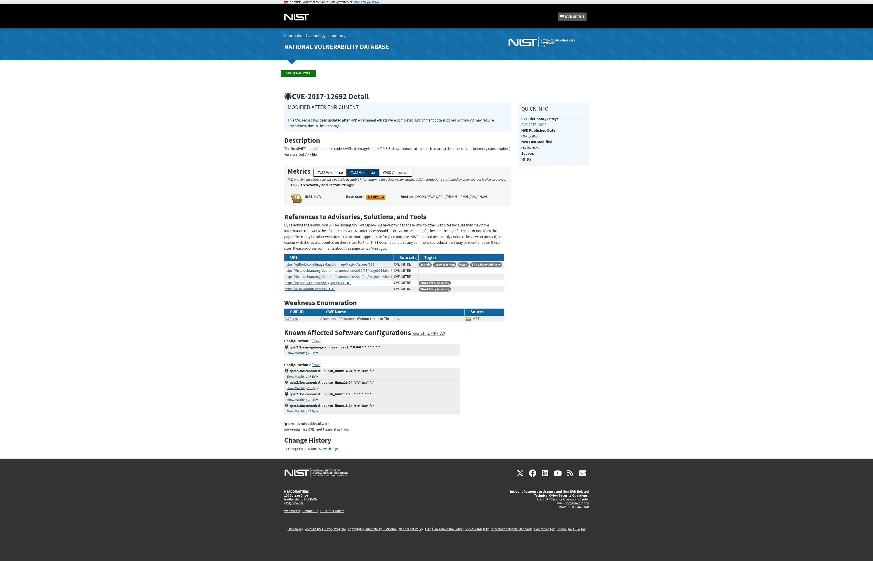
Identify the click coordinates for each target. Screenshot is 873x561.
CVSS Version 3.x (363, 172)
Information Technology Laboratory (314, 35)
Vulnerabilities (298, 73)
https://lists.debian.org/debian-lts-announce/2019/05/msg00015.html (338, 270)
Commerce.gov (544, 529)
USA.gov (580, 529)
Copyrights (355, 529)
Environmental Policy (448, 529)
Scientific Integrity (477, 529)
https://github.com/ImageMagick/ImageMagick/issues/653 (329, 264)
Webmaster (292, 511)
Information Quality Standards (511, 529)
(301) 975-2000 (294, 503)
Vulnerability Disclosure (381, 529)
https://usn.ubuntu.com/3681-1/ (310, 289)
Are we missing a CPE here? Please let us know (316, 429)
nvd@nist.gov (375, 248)
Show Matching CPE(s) (301, 353)
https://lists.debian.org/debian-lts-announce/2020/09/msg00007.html (338, 276)
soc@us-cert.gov (577, 503)
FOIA (428, 529)
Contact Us (310, 511)
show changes (329, 449)
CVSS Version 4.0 (330, 172)
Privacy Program (335, 529)
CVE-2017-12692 (533, 124)
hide (316, 341)
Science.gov (564, 529)
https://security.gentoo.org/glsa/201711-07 (318, 283)
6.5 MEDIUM (376, 197)
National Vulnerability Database (336, 47)
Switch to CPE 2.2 (428, 333)
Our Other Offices (332, 511)
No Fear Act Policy (411, 529)
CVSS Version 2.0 (396, 172)
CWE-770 (291, 319)
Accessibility (313, 529)
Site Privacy (295, 529)
